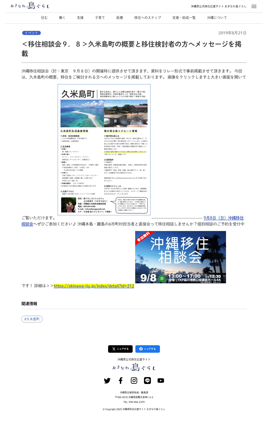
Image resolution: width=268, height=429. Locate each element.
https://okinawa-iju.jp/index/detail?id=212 (94, 286)
